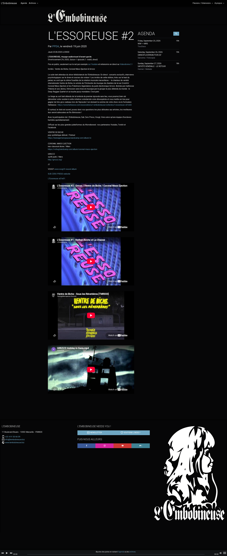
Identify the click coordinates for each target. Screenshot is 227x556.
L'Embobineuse (9, 3)
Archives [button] (33, 3)
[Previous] (2, 553)
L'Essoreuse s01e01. (56, 178)
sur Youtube (93, 64)
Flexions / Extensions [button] (202, 3)
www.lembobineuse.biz (14, 442)
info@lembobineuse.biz (15, 439)
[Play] (7, 553)
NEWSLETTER (96, 432)
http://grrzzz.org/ (55, 160)
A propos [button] (219, 3)
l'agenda (121, 552)
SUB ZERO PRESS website (59, 174)
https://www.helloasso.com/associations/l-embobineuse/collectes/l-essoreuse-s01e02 (95, 105)
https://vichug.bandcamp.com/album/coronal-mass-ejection (72, 149)
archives (132, 552)
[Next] (11, 553)
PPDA (55, 46)
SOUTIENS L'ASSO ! (131, 432)
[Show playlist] (225, 553)
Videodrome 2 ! (126, 64)
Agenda (24, 3)
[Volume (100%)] (220, 553)
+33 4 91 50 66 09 (12, 437)
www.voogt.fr (59, 169)
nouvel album (71, 169)
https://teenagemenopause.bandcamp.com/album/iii (69, 138)
